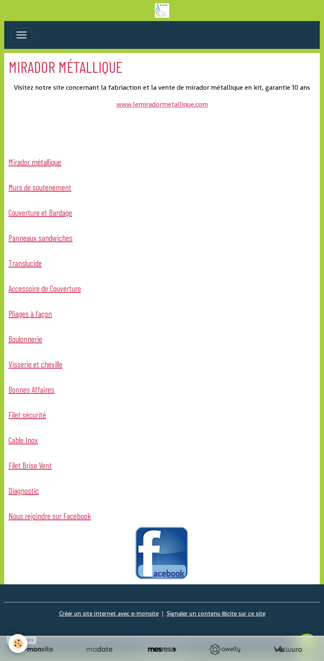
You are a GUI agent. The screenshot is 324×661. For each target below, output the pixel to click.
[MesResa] (162, 649)
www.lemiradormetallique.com (162, 104)
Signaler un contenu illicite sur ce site (216, 613)
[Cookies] (17, 643)
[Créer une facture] (287, 649)
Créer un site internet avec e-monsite (109, 613)
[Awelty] (225, 649)
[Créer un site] (36, 649)
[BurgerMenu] (21, 35)
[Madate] (99, 649)
